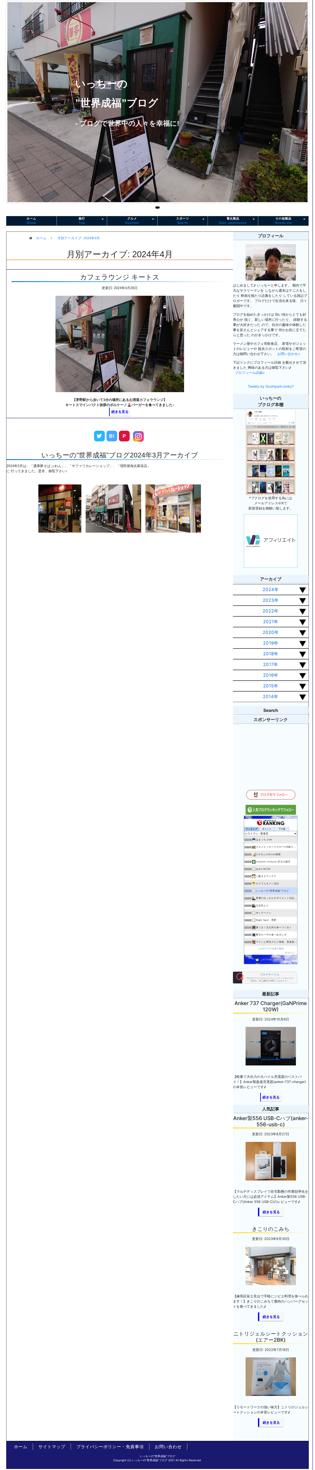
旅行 (82, 220)
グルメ (132, 220)
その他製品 (283, 220)
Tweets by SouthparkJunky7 (271, 386)
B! (111, 436)
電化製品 (233, 220)
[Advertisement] (120, 585)
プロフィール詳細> (250, 372)
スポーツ (182, 220)
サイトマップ (51, 1446)
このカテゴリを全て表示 (271, 948)
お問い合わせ (168, 1446)
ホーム (31, 220)
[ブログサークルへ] (265, 977)
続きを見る (120, 412)
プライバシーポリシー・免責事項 (110, 1446)
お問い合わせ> (288, 354)
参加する (289, 953)
